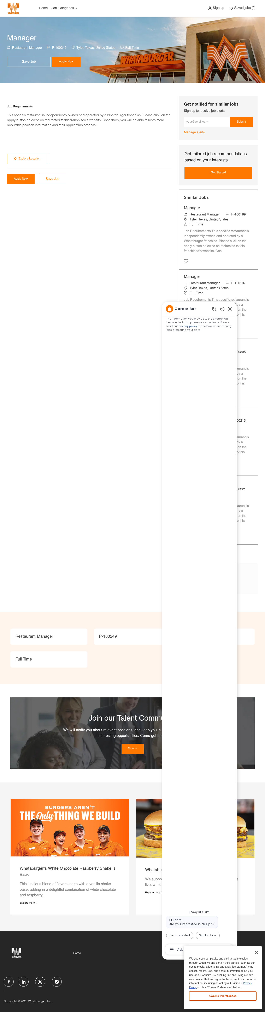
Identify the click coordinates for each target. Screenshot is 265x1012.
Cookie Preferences (223, 995)
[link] (194, 132)
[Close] (256, 952)
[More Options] (171, 949)
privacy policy (188, 326)
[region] (199, 628)
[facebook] (9, 982)
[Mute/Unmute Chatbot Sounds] (222, 309)
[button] (216, 8)
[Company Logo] (13, 8)
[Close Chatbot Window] (230, 309)
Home (43, 8)
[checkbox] (29, 62)
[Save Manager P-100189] (186, 261)
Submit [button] (241, 121)
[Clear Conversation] (214, 309)
